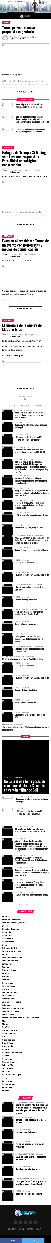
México (5, 1021)
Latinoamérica (8, 1005)
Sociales (6, 1072)
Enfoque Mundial (10, 961)
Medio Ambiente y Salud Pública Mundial (20, 1018)
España (5, 967)
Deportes (6, 945)
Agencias (6, 916)
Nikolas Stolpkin (9, 1030)
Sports (30, 1229)
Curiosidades (8, 942)
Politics (5, 1056)
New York (6, 1027)
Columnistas (7, 935)
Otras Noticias (8, 1040)
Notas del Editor (9, 1034)
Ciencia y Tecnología (11, 929)
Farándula (6, 977)
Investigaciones (9, 999)
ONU (4, 1037)
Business (6, 926)
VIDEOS (5, 1091)
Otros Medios (8, 1046)
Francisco (16, 172)
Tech (4, 1078)
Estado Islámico (9, 970)
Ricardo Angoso (9, 1062)
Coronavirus (7, 939)
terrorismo (7, 1081)
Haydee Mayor (8, 986)
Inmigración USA (9, 992)
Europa (5, 973)
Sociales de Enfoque (11, 1075)
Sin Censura (7, 1068)
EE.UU (5, 954)
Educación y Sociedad (12, 951)
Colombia (6, 932)
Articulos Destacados (11, 920)
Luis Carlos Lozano (10, 1011)
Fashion (5, 980)
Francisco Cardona (19, 39)
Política (5, 1049)
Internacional (8, 996)
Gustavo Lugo (8, 983)
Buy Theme (12, 1229)
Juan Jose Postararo (11, 1002)
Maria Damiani (8, 1015)
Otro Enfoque (8, 1043)
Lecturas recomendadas (13, 1008)
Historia (5, 989)
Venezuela (7, 1087)
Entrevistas (7, 964)
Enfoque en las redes (12, 958)
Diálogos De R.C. (9, 948)
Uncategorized (9, 1084)
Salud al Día (7, 1065)
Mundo (5, 1024)
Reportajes (7, 1059)
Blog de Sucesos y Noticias (14, 923)
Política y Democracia (12, 1053)
